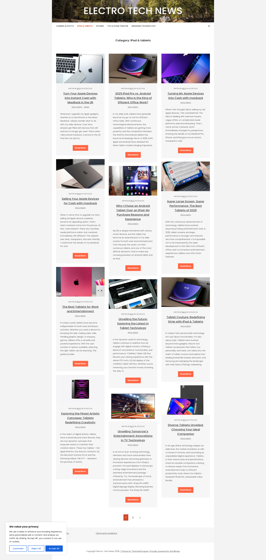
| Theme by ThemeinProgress (134, 551)
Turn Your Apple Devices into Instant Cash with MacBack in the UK (80, 98)
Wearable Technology (143, 26)
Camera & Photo (65, 26)
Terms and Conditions (106, 533)
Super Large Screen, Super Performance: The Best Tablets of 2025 (185, 205)
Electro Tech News (133, 11)
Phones (100, 26)
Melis (79, 89)
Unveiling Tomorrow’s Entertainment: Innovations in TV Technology (133, 435)
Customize (18, 548)
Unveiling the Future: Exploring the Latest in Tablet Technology (133, 323)
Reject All (36, 548)
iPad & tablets (85, 26)
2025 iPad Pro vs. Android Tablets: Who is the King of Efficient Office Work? (133, 98)
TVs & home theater (117, 26)
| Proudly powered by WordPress (164, 551)
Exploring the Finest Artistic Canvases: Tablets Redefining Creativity (80, 418)
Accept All (54, 548)
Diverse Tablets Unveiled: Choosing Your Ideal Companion (186, 429)
